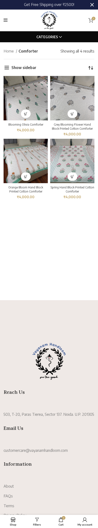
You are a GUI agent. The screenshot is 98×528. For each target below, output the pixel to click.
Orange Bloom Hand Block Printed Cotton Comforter (25, 189)
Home (9, 51)
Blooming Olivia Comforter (25, 124)
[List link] (49, 451)
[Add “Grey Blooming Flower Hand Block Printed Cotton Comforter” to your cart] (72, 114)
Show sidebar (23, 67)
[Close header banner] (92, 5)
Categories (47, 37)
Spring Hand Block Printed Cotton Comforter (72, 189)
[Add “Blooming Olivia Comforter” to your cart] (26, 114)
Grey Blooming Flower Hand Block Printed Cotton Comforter (72, 126)
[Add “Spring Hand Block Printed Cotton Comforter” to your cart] (72, 176)
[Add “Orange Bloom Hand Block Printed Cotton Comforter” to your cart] (26, 176)
